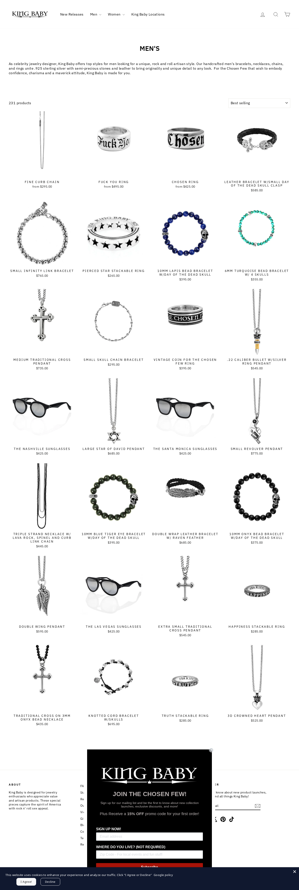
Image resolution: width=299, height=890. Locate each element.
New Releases (72, 14)
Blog (83, 825)
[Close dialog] (211, 750)
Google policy (163, 875)
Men (94, 14)
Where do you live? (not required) (130, 847)
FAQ (83, 786)
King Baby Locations (148, 14)
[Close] (294, 871)
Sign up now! (108, 829)
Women (114, 14)
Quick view (42, 173)
